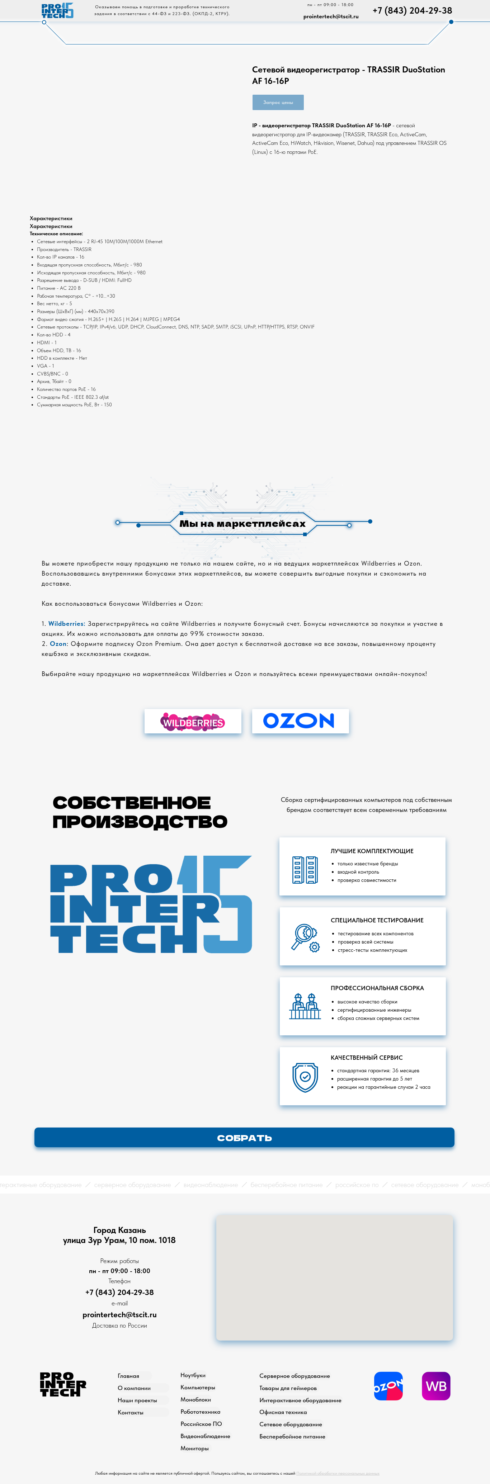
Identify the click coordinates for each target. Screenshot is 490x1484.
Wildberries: (67, 623)
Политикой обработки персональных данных (338, 1473)
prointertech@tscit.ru (331, 16)
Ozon (58, 643)
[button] (244, 1137)
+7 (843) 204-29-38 (412, 10)
